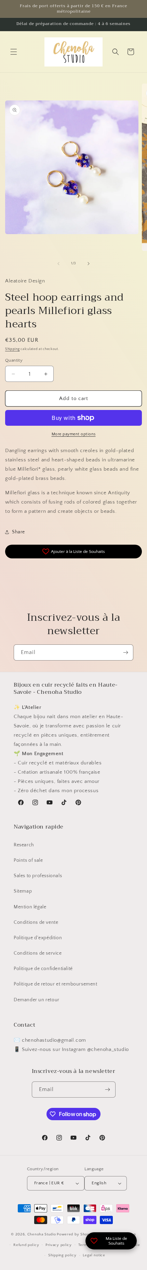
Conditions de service (38, 953)
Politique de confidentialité (43, 968)
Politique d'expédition (38, 938)
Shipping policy (62, 1255)
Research (24, 845)
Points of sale (28, 860)
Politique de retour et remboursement (55, 984)
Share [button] (18, 532)
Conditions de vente (36, 922)
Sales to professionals (38, 876)
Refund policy (26, 1245)
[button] (13, 51)
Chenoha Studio (41, 1234)
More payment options (74, 434)
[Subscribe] (125, 652)
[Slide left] (58, 263)
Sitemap (23, 891)
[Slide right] (88, 263)
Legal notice (94, 1255)
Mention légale (30, 907)
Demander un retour (36, 1000)
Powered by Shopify (75, 1234)
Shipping (12, 349)
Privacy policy (58, 1245)
